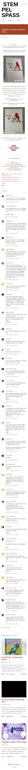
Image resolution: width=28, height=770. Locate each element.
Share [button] (3, 185)
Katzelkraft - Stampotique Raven (12, 658)
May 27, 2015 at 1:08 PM (12, 418)
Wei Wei (8, 283)
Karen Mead (9, 516)
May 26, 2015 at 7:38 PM (12, 216)
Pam (7, 339)
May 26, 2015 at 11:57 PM (12, 279)
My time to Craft (6, 166)
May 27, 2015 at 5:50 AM (12, 345)
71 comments (9, 756)
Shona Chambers (10, 553)
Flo (6, 349)
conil (7, 406)
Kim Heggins (9, 464)
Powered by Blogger (15, 764)
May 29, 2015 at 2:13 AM (12, 522)
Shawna (8, 263)
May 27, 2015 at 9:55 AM (12, 401)
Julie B (7, 358)
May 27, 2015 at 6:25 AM (12, 354)
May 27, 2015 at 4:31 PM (12, 434)
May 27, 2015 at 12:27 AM (12, 290)
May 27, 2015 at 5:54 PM (12, 460)
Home (3, 20)
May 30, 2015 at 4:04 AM (12, 573)
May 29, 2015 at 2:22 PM (12, 549)
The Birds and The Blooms (18, 88)
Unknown (8, 489)
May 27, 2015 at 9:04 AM (12, 376)
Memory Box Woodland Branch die (11, 177)
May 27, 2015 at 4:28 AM (12, 324)
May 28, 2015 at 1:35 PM (12, 497)
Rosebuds (11, 94)
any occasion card (7, 175)
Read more (23, 674)
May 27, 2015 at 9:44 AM (12, 386)
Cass (7, 526)
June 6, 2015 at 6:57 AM (11, 595)
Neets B (8, 565)
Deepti (7, 455)
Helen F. (8, 237)
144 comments (9, 716)
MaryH (7, 221)
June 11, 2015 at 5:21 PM (11, 610)
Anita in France (10, 588)
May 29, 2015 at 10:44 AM (12, 534)
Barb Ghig (8, 249)
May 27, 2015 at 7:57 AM (11, 364)
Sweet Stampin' (9, 169)
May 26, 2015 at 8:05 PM (12, 233)
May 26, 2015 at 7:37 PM (12, 202)
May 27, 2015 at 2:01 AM (12, 308)
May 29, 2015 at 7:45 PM (12, 561)
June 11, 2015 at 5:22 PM (12, 624)
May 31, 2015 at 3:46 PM (12, 583)
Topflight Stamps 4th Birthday (14, 742)
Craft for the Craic (12, 170)
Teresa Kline (9, 206)
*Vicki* (7, 195)
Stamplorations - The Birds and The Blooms (11, 182)
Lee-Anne (8, 380)
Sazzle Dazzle (9, 501)
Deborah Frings (10, 368)
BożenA (8, 391)
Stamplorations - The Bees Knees (10, 179)
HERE (23, 47)
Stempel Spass (11, 9)
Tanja (7, 328)
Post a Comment (6, 627)
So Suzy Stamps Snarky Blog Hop (13, 700)
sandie (7, 294)
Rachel (7, 439)
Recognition (11, 20)
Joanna (7, 474)
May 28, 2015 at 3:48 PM (12, 512)
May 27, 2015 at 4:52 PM (12, 451)
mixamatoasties (10, 538)
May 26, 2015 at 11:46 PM (12, 258)
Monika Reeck (9, 599)
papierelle (8, 312)
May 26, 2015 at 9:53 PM (12, 245)
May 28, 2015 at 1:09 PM (12, 485)
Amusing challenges (10, 164)
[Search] (22, 2)
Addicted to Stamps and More (13, 173)
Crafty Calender (9, 165)
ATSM (12, 50)
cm (6, 422)
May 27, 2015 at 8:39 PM (12, 470)
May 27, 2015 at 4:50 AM (12, 334)
